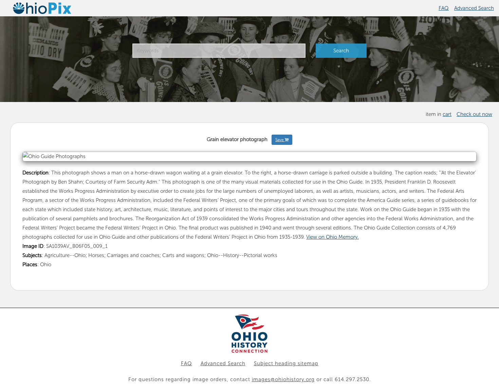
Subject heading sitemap (286, 363)
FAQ (444, 8)
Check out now (474, 114)
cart (447, 114)
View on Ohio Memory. (332, 237)
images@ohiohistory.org (283, 379)
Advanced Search (474, 8)
